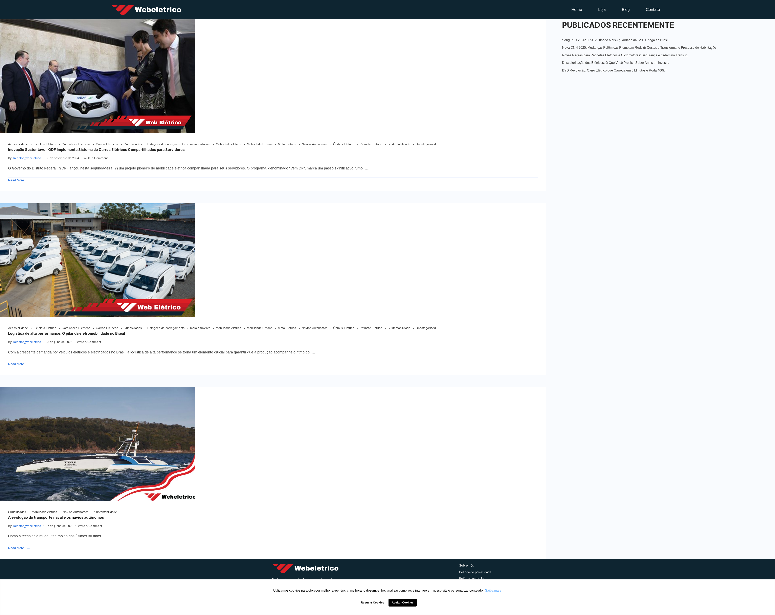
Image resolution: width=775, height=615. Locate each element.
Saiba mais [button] (493, 590)
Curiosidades (133, 144)
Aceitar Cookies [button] (403, 602)
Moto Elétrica (287, 144)
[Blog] (97, 500)
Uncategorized (426, 144)
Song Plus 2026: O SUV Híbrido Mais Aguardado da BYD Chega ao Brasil (615, 40)
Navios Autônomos (315, 144)
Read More (16, 180)
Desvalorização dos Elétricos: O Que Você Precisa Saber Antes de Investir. (615, 62)
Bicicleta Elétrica (45, 144)
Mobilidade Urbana (260, 144)
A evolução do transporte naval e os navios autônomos (56, 517)
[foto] (97, 132)
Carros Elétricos (107, 144)
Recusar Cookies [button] (372, 602)
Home (576, 9)
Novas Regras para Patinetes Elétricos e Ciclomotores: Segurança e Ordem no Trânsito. (625, 55)
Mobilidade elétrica (229, 144)
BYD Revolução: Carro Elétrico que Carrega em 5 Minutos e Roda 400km (614, 70)
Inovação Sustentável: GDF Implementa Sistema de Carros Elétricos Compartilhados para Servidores (96, 149)
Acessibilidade (18, 144)
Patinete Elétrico (371, 144)
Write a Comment (96, 158)
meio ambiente (200, 144)
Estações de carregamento (166, 144)
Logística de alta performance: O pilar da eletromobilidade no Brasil (66, 333)
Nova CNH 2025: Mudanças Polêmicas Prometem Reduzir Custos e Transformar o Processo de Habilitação (639, 47)
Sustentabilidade (399, 144)
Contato (653, 9)
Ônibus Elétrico (344, 144)
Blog (626, 9)
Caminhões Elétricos (76, 144)
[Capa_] (97, 316)
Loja (602, 9)
